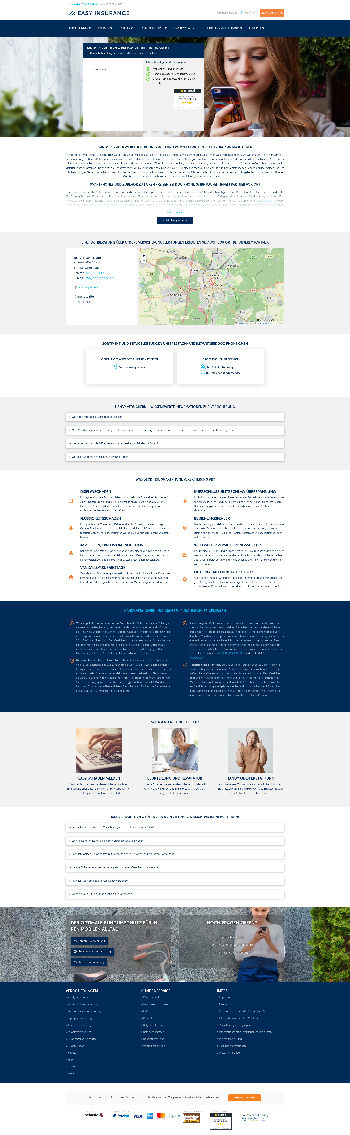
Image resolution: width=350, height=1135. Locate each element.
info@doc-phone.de (99, 278)
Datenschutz (226, 1004)
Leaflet (241, 324)
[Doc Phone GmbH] (212, 281)
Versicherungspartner (155, 1004)
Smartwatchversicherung (82, 1039)
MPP (70, 1060)
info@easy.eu (196, 658)
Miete (71, 1073)
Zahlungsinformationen (232, 1046)
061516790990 (97, 273)
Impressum (225, 997)
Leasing (72, 1066)
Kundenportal (151, 997)
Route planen (88, 287)
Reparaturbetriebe (153, 1039)
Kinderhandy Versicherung (83, 1004)
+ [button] (144, 255)
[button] (175, 417)
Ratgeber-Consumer (155, 1025)
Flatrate (72, 1053)
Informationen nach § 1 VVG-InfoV (239, 1018)
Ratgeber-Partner (153, 1032)
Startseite (74, 4)
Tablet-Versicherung (79, 1025)
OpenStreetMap (264, 324)
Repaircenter (90, 4)
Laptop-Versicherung (80, 1018)
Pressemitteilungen (230, 1053)
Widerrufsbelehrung (230, 1039)
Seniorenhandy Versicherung (84, 1011)
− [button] (144, 260)
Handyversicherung (79, 997)
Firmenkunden (76, 1046)
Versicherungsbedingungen (235, 1025)
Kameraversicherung (79, 1032)
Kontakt (147, 1018)
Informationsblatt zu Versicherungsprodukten (245, 1032)
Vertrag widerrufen (154, 1046)
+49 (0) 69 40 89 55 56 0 (230, 653)
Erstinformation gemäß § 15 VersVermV (242, 1011)
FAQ (145, 1011)
